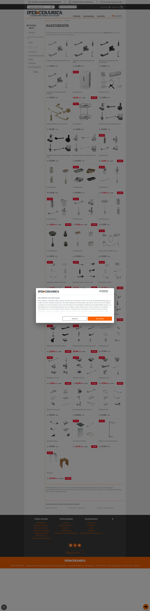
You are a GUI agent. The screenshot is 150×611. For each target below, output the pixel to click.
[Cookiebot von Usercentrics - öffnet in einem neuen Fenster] (103, 291)
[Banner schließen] (111, 291)
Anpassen (75, 318)
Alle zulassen (100, 318)
